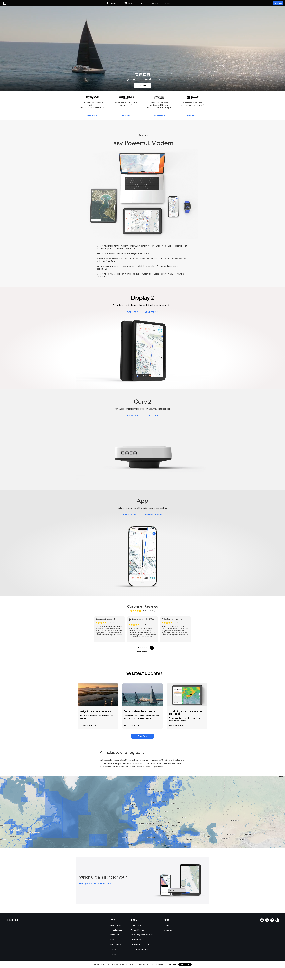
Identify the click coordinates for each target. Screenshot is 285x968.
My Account (114, 935)
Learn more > (151, 311)
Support (168, 3)
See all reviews (142, 651)
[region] (142, 812)
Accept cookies (184, 964)
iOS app (166, 925)
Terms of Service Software (141, 944)
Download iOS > (129, 514)
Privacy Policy (136, 925)
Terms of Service (137, 930)
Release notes (115, 944)
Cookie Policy (136, 939)
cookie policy (171, 964)
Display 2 (114, 3)
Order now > (133, 311)
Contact (113, 954)
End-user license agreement (141, 949)
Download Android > (153, 514)
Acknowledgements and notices (142, 935)
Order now (278, 3)
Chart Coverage (116, 930)
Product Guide (115, 925)
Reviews (155, 3)
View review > (92, 115)
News (142, 3)
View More (142, 736)
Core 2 (130, 3)
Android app (168, 930)
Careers (113, 949)
